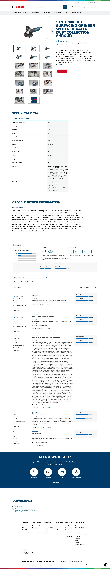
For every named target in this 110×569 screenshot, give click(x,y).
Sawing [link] (45, 534)
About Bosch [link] (59, 522)
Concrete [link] (77, 532)
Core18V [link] (24, 530)
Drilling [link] (45, 530)
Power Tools (21, 17)
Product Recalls (51, 565)
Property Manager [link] (79, 544)
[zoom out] (50, 39)
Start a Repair (68, 2)
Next (52, 32)
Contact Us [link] (68, 534)
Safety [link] (57, 532)
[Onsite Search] (65, 7)
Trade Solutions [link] (79, 522)
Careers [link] (57, 534)
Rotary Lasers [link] (35, 532)
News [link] (57, 527)
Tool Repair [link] (68, 525)
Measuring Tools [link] (36, 522)
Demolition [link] (78, 536)
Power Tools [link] (25, 522)
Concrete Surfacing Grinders (38, 17)
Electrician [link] (77, 538)
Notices (24, 565)
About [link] (57, 525)
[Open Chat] (105, 564)
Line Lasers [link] (35, 534)
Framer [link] (76, 540)
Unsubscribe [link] (68, 536)
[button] (62, 71)
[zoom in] (46, 39)
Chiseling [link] (46, 532)
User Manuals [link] (68, 530)
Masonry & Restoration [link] (81, 534)
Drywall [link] (77, 525)
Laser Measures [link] (36, 530)
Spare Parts (76, 2)
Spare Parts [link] (68, 527)
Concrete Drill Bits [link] (48, 527)
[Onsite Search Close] (62, 7)
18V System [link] (25, 527)
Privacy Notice (62, 561)
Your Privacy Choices (77, 561)
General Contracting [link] (80, 527)
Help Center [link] (69, 522)
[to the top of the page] (108, 560)
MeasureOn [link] (35, 527)
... (27, 17)
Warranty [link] (67, 532)
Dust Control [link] (25, 532)
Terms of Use (31, 565)
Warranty (84, 2)
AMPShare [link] (58, 530)
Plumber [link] (77, 542)
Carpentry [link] (77, 530)
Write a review (59, 44)
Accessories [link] (47, 522)
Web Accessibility (40, 565)
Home (14, 17)
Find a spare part (55, 482)
